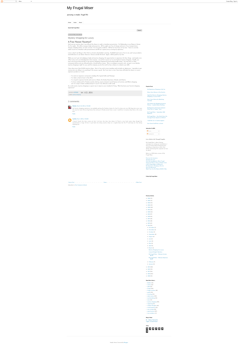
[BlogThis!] (86, 92)
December (152, 227)
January (151, 264)
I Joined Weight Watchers (155, 252)
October (151, 232)
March (150, 248)
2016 (149, 221)
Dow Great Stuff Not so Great (155, 123)
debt (148, 286)
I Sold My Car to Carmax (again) (155, 120)
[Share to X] (88, 92)
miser (148, 299)
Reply (74, 113)
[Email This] (85, 92)
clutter (149, 284)
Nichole (74, 106)
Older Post (139, 182)
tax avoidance (151, 313)
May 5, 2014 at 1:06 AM (82, 119)
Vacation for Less (150, 159)
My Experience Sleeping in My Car (156, 89)
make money (150, 296)
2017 (149, 218)
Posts (149, 131)
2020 (149, 212)
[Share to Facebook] (90, 92)
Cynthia (75, 119)
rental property (151, 307)
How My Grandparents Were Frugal (155, 161)
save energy (150, 309)
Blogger (126, 342)
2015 (149, 223)
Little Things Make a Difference (154, 164)
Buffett (149, 282)
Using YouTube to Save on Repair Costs (156, 162)
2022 (149, 207)
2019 (149, 214)
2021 (149, 209)
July (150, 238)
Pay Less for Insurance (152, 158)
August (151, 236)
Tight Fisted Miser (152, 321)
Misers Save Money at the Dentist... (156, 92)
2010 (149, 273)
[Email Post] (81, 92)
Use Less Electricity (151, 167)
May (150, 243)
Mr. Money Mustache (152, 320)
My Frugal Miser (80, 8)
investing (149, 294)
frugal (149, 288)
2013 (149, 267)
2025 (149, 200)
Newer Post (71, 182)
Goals (75, 22)
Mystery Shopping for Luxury (156, 249)
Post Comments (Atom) (81, 185)
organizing (150, 303)
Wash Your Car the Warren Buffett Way (156, 169)
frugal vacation (151, 290)
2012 (149, 269)
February (151, 261)
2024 (149, 202)
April (150, 245)
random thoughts (151, 305)
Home (69, 22)
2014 (149, 225)
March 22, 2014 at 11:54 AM (83, 106)
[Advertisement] (105, 167)
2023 (149, 205)
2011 (149, 271)
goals (148, 292)
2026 (149, 198)
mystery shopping (77, 94)
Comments (151, 134)
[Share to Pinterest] (92, 92)
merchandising (151, 298)
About (80, 22)
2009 (149, 276)
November (152, 229)
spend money (150, 311)
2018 (149, 216)
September (152, 234)
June (150, 241)
